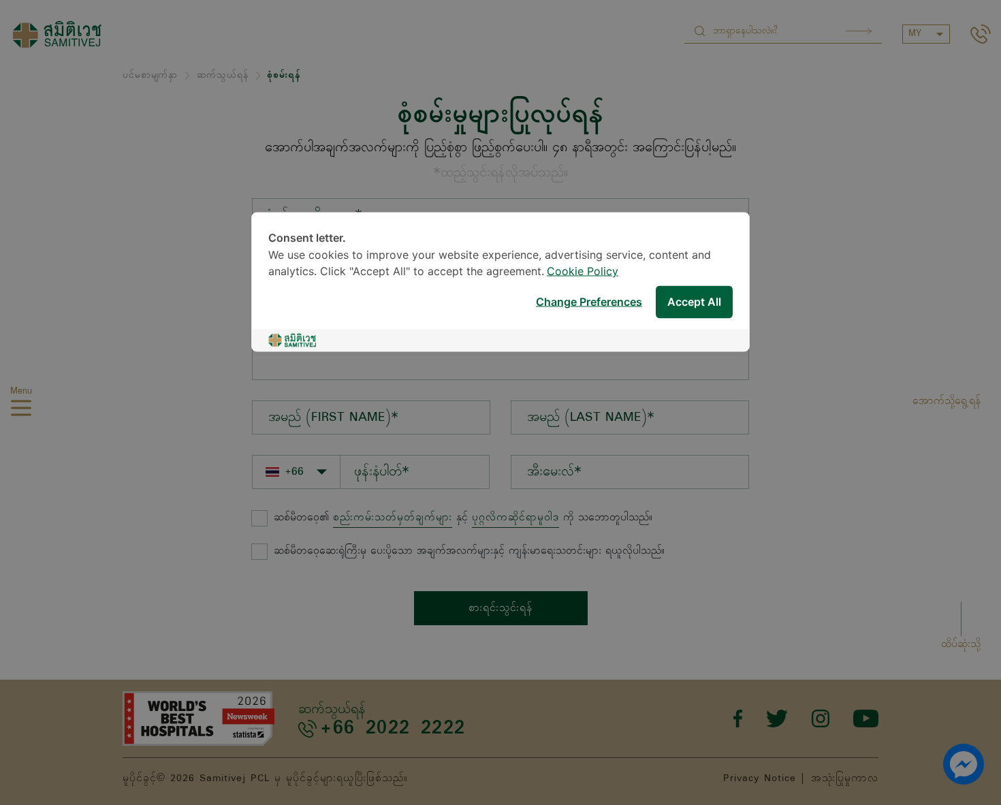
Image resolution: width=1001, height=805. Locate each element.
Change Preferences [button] (589, 302)
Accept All (694, 302)
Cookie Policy (582, 272)
